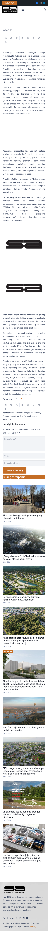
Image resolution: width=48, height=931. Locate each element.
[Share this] (11, 38)
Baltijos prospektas (32, 412)
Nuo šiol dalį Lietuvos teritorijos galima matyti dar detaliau (23, 729)
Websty (32, 926)
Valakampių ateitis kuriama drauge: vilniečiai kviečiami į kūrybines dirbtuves (21, 814)
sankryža (7, 419)
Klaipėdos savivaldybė (13, 416)
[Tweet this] (17, 38)
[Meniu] (22, 3)
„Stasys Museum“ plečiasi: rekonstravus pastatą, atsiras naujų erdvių (24, 557)
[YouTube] (27, 918)
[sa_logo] (9, 9)
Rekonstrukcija (30, 416)
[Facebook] (37, 3)
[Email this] (5, 38)
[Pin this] (28, 38)
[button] (44, 9)
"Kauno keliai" (16, 412)
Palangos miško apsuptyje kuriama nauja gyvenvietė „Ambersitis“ (21, 598)
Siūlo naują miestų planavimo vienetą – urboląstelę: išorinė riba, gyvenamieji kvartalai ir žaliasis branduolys (23, 771)
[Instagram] (40, 3)
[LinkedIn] (44, 3)
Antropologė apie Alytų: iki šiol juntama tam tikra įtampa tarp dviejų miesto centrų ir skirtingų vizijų (23, 640)
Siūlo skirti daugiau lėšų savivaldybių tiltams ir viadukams (22, 517)
